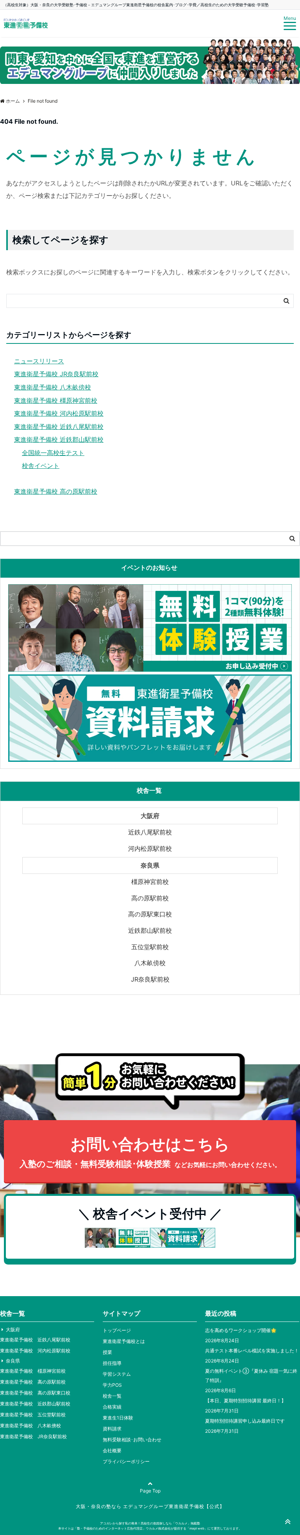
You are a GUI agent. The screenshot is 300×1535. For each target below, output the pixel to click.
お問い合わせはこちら (150, 1152)
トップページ (117, 1330)
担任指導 (112, 1363)
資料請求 (112, 1429)
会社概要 (112, 1450)
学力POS (112, 1385)
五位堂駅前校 (150, 947)
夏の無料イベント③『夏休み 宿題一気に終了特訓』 (251, 1375)
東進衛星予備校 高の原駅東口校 (35, 1393)
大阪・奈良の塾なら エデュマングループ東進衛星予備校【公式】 (150, 1506)
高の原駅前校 (150, 898)
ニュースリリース (39, 361)
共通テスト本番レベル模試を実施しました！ (252, 1351)
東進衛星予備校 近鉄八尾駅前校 (59, 426)
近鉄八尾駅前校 (150, 832)
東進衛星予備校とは (124, 1341)
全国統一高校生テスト (53, 453)
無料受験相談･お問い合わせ (132, 1440)
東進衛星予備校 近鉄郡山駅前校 (59, 439)
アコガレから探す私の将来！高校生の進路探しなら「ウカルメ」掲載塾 (150, 1523)
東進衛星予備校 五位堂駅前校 (33, 1415)
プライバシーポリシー (126, 1461)
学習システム (117, 1374)
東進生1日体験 (118, 1418)
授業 (107, 1352)
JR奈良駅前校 (150, 979)
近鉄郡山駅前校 (150, 930)
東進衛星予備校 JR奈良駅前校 (56, 374)
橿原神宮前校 (150, 882)
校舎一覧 (112, 1396)
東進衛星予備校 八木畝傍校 (52, 387)
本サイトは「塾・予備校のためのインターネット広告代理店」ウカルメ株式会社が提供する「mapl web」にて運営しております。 (150, 1528)
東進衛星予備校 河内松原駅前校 (59, 413)
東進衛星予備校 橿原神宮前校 (55, 400)
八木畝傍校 (150, 963)
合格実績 (112, 1407)
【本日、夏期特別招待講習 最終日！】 (245, 1400)
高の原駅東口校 (150, 914)
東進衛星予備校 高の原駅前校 (55, 491)
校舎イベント (40, 466)
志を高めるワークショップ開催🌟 (241, 1330)
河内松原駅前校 (150, 848)
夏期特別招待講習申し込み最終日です (245, 1421)
